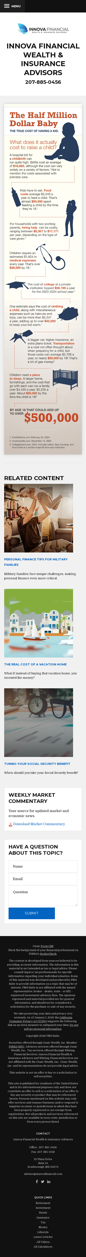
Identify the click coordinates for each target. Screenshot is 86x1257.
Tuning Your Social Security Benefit (37, 764)
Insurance (43, 1217)
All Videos (43, 1242)
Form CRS (47, 946)
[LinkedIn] (48, 1181)
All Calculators (43, 1246)
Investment (43, 1207)
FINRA (13, 1046)
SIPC (21, 1046)
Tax (43, 1222)
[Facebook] (37, 1181)
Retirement (43, 1203)
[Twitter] (42, 1181)
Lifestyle (43, 1232)
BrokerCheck (48, 953)
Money (43, 1227)
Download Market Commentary (38, 824)
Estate (43, 1212)
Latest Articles (43, 1237)
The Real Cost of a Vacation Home (35, 664)
